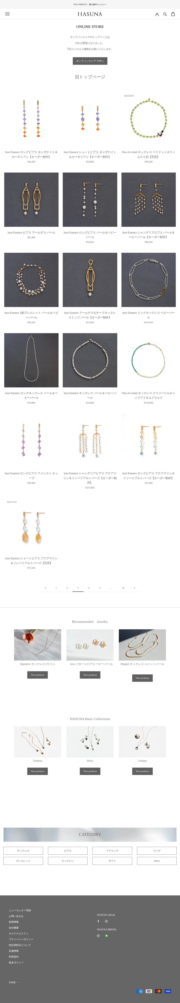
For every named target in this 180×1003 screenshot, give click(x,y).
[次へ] (134, 588)
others (157, 861)
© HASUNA (14, 991)
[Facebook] (98, 921)
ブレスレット (23, 861)
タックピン (68, 861)
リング (156, 850)
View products (37, 675)
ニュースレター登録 (20, 910)
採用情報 (14, 922)
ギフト (112, 861)
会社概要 (14, 927)
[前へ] (45, 588)
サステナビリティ (18, 933)
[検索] (165, 14)
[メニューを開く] (7, 13)
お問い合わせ (16, 916)
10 (123, 588)
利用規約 (14, 956)
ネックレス (23, 850)
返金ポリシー (16, 962)
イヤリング (112, 850)
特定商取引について (20, 945)
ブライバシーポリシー (21, 939)
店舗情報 (14, 951)
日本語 (12, 982)
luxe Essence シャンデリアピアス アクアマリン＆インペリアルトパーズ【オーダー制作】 (90, 478)
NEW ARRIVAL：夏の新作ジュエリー (90, 4)
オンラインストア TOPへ (90, 61)
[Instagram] (106, 921)
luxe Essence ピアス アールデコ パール (31, 232)
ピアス (67, 850)
